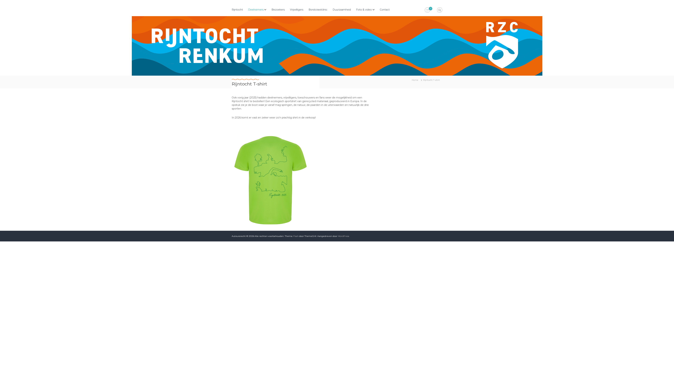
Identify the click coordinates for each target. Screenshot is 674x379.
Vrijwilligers (296, 9)
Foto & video (364, 9)
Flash (296, 236)
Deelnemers (255, 9)
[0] (427, 10)
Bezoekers (278, 9)
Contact (385, 9)
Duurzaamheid (342, 9)
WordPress (343, 236)
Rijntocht (237, 9)
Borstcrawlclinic (318, 9)
